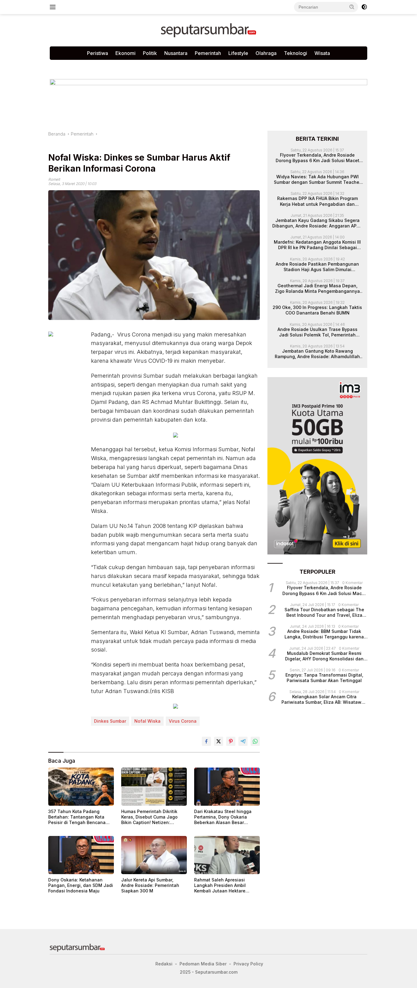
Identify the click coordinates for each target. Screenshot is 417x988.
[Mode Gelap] (364, 7)
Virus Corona (183, 721)
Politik (150, 53)
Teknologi (295, 53)
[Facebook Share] (206, 741)
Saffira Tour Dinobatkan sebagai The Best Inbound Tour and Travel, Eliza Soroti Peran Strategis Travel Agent (324, 612)
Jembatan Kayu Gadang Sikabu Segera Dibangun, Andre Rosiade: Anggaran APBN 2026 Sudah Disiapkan (317, 223)
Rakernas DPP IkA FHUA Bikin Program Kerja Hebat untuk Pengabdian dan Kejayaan (317, 201)
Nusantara (175, 53)
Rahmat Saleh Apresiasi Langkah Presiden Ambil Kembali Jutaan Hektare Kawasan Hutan (220, 885)
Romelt (54, 179)
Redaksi (155, 66)
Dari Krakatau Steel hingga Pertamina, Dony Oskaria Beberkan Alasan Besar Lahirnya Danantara (223, 817)
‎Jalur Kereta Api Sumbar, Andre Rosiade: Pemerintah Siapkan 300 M (150, 885)
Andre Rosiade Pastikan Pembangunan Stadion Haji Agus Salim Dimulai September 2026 (317, 266)
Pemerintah (208, 53)
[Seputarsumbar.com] (208, 29)
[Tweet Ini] (218, 741)
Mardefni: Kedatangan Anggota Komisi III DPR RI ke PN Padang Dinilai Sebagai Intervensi (317, 244)
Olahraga (266, 53)
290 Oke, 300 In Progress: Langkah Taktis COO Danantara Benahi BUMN (317, 310)
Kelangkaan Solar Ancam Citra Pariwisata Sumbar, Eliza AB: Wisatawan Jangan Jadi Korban (324, 699)
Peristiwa (97, 53)
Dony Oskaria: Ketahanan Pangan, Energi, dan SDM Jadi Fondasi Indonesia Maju (80, 885)
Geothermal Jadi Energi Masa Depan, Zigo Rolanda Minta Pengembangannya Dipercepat (317, 288)
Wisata (322, 53)
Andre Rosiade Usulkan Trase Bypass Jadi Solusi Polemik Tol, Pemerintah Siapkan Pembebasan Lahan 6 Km (317, 331)
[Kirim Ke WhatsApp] (255, 741)
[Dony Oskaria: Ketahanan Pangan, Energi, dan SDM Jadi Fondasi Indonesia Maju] (81, 855)
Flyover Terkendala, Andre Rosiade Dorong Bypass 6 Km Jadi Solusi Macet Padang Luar (317, 157)
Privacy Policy (124, 66)
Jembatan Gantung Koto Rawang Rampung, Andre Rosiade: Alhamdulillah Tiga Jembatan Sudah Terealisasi (317, 353)
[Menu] (54, 7)
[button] (352, 7)
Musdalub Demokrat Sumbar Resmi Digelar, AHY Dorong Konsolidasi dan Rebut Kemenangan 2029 (324, 655)
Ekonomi (125, 53)
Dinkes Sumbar (110, 721)
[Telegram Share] (243, 741)
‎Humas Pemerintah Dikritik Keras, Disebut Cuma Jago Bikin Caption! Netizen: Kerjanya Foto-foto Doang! (149, 817)
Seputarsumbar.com (194, 66)
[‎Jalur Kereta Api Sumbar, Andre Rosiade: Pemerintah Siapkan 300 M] (154, 855)
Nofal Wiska (147, 721)
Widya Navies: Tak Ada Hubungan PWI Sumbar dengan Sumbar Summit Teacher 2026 (317, 179)
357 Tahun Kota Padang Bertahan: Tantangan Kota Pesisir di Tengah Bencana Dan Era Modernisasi (77, 817)
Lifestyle (238, 53)
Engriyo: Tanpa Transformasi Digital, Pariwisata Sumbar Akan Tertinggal (324, 677)
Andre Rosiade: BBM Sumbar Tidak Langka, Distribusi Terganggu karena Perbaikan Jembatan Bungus (324, 634)
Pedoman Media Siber (76, 66)
